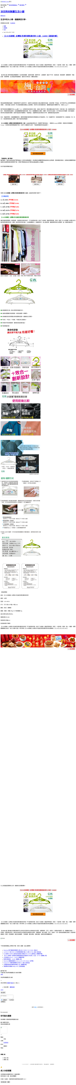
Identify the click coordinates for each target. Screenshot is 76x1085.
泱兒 (2, 974)
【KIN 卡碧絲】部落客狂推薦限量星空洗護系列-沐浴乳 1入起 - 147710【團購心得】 (25, 955)
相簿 (5, 26)
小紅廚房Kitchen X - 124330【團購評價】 (14, 957)
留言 (12, 983)
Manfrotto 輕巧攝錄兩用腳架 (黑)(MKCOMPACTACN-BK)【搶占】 (21, 950)
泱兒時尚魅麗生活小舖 (12, 11)
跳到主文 (3, 15)
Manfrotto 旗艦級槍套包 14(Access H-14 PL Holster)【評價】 (19, 961)
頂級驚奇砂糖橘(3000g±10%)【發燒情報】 (15, 966)
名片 (5, 29)
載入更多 (3, 992)
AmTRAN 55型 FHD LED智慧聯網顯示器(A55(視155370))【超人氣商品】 (23, 952)
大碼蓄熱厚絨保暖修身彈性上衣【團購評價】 (15, 964)
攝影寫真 (12, 987)
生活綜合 (12, 23)
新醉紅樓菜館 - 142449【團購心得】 (13, 959)
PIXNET (27, 1064)
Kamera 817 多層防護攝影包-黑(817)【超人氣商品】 (17, 962)
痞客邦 (9, 983)
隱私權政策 (46, 1064)
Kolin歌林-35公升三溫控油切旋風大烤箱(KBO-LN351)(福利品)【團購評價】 (23, 953)
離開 (9, 1082)
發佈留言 (3, 1001)
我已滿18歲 (3, 1082)
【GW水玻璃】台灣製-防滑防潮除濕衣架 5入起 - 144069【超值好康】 (31, 36)
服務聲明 (52, 1064)
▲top (2, 989)
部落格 (5, 28)
